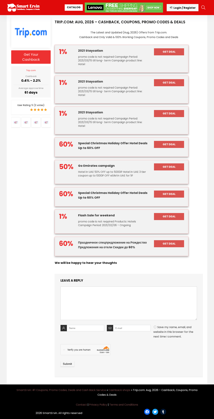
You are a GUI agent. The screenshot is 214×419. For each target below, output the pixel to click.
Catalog (74, 7)
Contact (81, 405)
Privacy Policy (98, 405)
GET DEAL (169, 52)
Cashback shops (119, 390)
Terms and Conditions (123, 405)
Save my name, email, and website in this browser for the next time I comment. (173, 331)
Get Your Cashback (31, 57)
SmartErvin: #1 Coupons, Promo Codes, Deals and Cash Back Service (61, 390)
